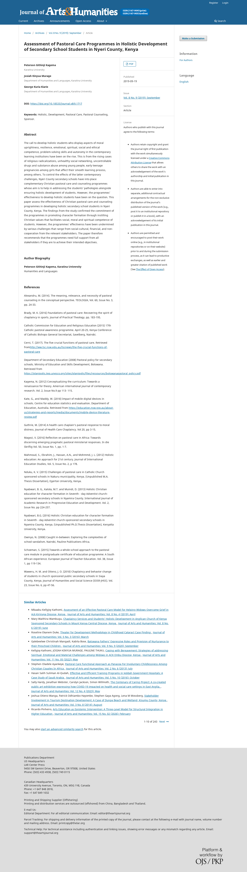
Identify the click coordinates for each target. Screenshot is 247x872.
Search (221, 21)
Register (213, 2)
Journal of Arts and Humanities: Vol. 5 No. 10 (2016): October (103, 677)
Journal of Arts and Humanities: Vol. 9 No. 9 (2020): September (101, 646)
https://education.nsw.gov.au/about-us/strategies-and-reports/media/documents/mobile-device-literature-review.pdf (69, 412)
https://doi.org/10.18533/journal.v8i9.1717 (56, 103)
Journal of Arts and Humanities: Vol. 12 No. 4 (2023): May (65, 691)
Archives (39, 21)
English (184, 81)
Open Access (83, 21)
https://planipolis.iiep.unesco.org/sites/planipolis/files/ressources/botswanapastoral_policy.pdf (82, 373)
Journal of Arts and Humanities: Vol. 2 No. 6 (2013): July (99, 668)
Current (23, 21)
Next (162, 721)
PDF (131, 64)
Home (27, 33)
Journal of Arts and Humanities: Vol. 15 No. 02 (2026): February (93, 713)
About (101, 21)
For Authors (186, 60)
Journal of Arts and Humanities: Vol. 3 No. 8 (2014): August (66, 704)
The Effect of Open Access (149, 269)
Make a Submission (193, 38)
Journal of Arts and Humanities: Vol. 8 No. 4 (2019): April (101, 614)
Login (225, 2)
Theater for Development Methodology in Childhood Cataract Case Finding (106, 632)
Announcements (60, 21)
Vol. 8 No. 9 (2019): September (65, 33)
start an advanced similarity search (62, 729)
